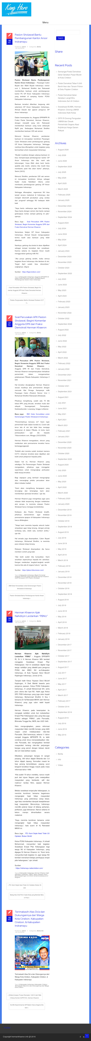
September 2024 (65, 217)
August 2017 (63, 667)
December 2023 (64, 256)
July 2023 (62, 279)
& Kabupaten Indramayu (26, 277)
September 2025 (65, 166)
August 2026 (63, 149)
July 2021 (62, 402)
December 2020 (64, 442)
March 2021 (63, 425)
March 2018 (63, 627)
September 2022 (65, 324)
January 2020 (63, 504)
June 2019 (62, 543)
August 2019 (63, 532)
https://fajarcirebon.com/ (31, 272)
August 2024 (63, 222)
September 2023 (65, 273)
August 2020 (63, 464)
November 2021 (64, 380)
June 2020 (62, 475)
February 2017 (64, 701)
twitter (84, 1037)
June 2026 (62, 160)
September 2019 (65, 526)
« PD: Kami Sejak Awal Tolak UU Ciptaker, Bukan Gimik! (24, 886)
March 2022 (63, 357)
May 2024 (62, 239)
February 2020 (64, 498)
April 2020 (62, 487)
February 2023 (64, 301)
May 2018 (62, 616)
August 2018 (63, 599)
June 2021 (62, 408)
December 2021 (64, 374)
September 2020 (65, 459)
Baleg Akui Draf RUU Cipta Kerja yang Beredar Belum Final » (27, 896)
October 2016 (63, 706)
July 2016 (62, 723)
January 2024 (63, 251)
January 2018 (63, 639)
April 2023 (62, 295)
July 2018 (62, 605)
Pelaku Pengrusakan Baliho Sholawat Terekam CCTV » (27, 301)
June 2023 (62, 284)
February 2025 (64, 194)
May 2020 (62, 481)
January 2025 (63, 200)
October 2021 (63, 386)
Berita (39, 47)
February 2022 (64, 363)
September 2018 (65, 594)
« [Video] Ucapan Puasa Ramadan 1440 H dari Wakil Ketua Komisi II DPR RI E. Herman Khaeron (24, 996)
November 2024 (64, 211)
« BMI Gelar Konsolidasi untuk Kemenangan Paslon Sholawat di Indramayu (24, 587)
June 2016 (62, 729)
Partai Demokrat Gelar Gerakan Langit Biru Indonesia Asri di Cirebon (68, 98)
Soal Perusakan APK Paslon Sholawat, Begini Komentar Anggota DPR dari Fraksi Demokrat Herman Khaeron (32, 224)
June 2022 (62, 340)
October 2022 (63, 318)
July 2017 (62, 672)
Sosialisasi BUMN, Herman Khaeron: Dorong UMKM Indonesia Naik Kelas (69, 109)
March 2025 (63, 189)
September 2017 (65, 661)
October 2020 (63, 453)
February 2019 (64, 566)
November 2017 (64, 650)
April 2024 (62, 245)
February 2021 (64, 431)
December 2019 (64, 509)
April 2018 (62, 622)
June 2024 (62, 234)
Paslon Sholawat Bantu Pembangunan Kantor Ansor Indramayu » (27, 596)
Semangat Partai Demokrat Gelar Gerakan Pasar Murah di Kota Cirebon (70, 74)
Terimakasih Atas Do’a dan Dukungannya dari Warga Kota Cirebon (32, 986)
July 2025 (62, 172)
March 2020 (63, 492)
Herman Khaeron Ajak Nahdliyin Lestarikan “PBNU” (32, 873)
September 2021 (65, 391)
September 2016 (65, 712)
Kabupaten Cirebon (41, 984)
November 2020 (64, 447)
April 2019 (62, 554)
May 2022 (62, 346)
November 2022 (64, 312)
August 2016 (63, 717)
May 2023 (62, 290)
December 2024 (64, 205)
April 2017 (62, 689)
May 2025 (62, 177)
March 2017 (63, 695)
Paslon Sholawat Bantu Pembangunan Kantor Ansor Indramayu (31, 38)
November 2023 (64, 262)
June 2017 (62, 678)
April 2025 (62, 183)
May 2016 (62, 734)
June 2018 (62, 611)
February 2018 (64, 633)
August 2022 (63, 329)
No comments (19, 48)
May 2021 (62, 414)
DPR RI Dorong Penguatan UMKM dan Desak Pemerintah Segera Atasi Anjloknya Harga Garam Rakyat (69, 124)
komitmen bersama (33, 876)
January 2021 (63, 436)
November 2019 (64, 515)
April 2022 (62, 352)
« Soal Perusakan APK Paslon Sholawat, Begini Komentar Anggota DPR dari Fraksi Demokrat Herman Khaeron (24, 290)
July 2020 (62, 470)
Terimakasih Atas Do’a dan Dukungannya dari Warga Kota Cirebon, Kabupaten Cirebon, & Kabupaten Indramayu (30, 918)
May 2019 (62, 549)
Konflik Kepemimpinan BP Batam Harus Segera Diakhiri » (26, 1006)
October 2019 (63, 520)
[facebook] (80, 1037)
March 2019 (63, 560)
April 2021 (62, 419)
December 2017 (64, 644)
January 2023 (63, 307)
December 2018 (64, 577)
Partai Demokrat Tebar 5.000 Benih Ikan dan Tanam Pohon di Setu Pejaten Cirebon (70, 86)
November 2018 (64, 582)
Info (42, 931)
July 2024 (62, 228)
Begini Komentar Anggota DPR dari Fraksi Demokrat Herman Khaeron (32, 575)
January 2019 (63, 571)
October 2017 (63, 655)
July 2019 (62, 537)
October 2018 (63, 588)
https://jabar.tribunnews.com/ (33, 570)
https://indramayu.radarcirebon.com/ (29, 868)
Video (60, 765)
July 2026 (62, 155)
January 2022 (63, 369)
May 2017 (62, 684)
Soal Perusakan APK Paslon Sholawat (27, 578)
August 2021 (63, 397)
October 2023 (63, 267)
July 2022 (62, 335)
